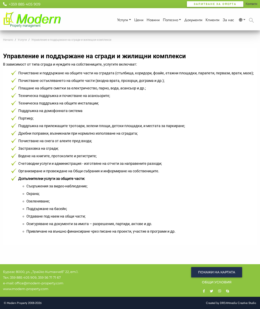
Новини (153, 20)
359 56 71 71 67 (49, 277)
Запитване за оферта (215, 3)
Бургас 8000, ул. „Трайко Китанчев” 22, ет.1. (40, 272)
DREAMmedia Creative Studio (238, 303)
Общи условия (217, 282)
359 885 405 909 (23, 277)
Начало (8, 39)
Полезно (170, 20)
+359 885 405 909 (23, 4)
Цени (138, 20)
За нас (228, 20)
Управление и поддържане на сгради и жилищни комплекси (71, 39)
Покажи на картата (216, 272)
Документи (193, 20)
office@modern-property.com (39, 283)
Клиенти (212, 20)
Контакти (251, 4)
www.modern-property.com (25, 289)
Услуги (122, 20)
